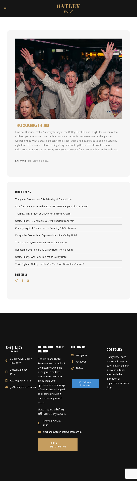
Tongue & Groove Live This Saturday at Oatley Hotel (43, 199)
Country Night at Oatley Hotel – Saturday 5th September (45, 228)
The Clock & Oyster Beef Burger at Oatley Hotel (41, 242)
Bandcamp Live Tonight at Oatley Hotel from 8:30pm (44, 249)
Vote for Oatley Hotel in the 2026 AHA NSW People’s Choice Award (51, 206)
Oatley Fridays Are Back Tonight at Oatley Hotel (41, 256)
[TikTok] (16, 280)
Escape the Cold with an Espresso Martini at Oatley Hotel (46, 235)
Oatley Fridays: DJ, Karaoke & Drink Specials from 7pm (44, 220)
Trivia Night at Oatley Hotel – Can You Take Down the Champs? (49, 264)
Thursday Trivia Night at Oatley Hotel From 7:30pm (43, 213)
